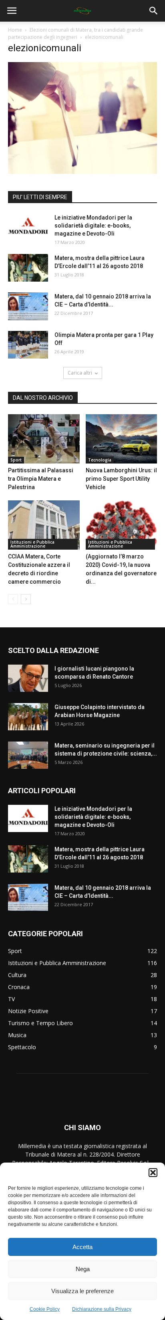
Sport (16, 460)
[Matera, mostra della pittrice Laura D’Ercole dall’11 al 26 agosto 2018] (28, 268)
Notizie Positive (28, 1011)
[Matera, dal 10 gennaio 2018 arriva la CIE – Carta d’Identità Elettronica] (28, 306)
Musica (17, 1035)
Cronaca (19, 987)
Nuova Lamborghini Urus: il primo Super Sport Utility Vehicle (121, 478)
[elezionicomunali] (82, 172)
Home (15, 29)
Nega (83, 1269)
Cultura (17, 975)
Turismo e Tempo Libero (40, 1023)
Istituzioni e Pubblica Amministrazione (32, 544)
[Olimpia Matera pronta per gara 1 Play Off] (28, 345)
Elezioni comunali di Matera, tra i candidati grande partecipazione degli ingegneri (75, 33)
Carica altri (80, 372)
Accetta (82, 1246)
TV (11, 999)
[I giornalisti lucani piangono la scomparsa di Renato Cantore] (28, 678)
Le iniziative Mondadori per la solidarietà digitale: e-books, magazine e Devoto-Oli (93, 225)
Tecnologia (99, 460)
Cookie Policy (45, 1309)
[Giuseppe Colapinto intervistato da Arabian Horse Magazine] (28, 717)
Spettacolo (22, 1047)
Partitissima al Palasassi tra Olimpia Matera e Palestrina (40, 478)
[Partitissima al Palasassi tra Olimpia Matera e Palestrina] (44, 439)
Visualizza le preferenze (82, 1291)
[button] (153, 1173)
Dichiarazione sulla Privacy (101, 1309)
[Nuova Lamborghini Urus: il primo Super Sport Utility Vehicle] (121, 439)
